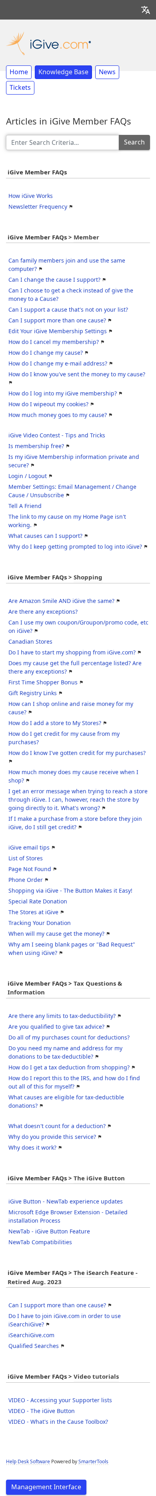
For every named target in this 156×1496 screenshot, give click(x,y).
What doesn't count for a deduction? (57, 1126)
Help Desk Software (28, 1461)
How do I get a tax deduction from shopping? (69, 1067)
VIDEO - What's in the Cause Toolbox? (58, 1422)
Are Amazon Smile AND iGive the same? (61, 601)
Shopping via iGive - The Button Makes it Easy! (70, 890)
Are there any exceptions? (43, 612)
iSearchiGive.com (31, 1335)
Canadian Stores (30, 641)
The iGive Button (99, 1178)
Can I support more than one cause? (57, 320)
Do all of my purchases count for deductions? (69, 1037)
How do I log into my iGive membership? (62, 393)
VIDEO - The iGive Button (41, 1411)
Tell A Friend (25, 506)
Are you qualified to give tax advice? (56, 1027)
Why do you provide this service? (52, 1137)
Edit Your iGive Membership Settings (57, 331)
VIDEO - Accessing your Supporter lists (60, 1400)
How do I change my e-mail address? (57, 363)
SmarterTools (93, 1461)
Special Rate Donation (37, 901)
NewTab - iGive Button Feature (49, 1231)
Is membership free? (36, 446)
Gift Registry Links (32, 693)
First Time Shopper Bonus (43, 682)
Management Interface (46, 1487)
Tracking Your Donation (39, 923)
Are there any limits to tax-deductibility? (62, 1016)
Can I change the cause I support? (54, 280)
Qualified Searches (33, 1346)
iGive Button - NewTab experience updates (65, 1201)
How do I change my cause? (45, 353)
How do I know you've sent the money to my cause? (76, 374)
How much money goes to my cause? (57, 415)
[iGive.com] (48, 42)
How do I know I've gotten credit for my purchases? (77, 753)
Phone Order (25, 880)
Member (86, 237)
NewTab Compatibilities (40, 1242)
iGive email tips (29, 847)
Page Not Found (29, 869)
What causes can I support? (45, 536)
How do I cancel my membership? (53, 342)
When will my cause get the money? (56, 934)
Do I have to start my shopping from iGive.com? (72, 652)
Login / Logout (27, 476)
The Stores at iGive (33, 912)
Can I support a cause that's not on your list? (68, 309)
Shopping (88, 577)
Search (134, 142)
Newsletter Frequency (37, 207)
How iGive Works (30, 196)
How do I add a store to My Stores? (54, 723)
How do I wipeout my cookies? (48, 404)
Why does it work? (32, 1147)
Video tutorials (96, 1376)
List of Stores (25, 858)
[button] (145, 10)
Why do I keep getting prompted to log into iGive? (75, 546)
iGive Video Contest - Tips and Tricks (56, 435)
